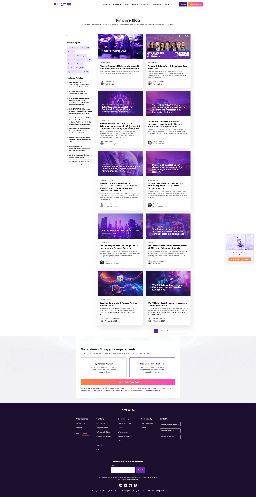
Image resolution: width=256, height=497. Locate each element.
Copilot (70, 68)
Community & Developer (77, 56)
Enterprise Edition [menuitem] (102, 428)
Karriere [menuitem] (78, 433)
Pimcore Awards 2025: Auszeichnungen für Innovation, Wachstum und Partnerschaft (79, 85)
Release (79, 64)
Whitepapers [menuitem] (123, 432)
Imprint (124, 491)
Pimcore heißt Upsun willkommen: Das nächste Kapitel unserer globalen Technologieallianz (79, 131)
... (184, 331)
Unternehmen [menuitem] (82, 419)
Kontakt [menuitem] (163, 419)
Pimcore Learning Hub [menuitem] (126, 423)
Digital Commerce (74, 72)
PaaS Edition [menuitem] (100, 423)
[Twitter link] (125, 485)
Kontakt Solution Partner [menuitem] (169, 424)
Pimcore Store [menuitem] (101, 445)
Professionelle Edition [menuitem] (103, 432)
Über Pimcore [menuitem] (80, 423)
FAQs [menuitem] (120, 441)
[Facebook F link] (120, 485)
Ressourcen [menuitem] (123, 419)
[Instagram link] (130, 485)
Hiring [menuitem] (85, 433)
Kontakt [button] (183, 4)
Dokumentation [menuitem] (147, 423)
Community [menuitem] (146, 419)
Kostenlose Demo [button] (195, 4)
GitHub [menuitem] (143, 428)
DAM (89, 60)
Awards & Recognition (76, 60)
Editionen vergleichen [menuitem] (103, 436)
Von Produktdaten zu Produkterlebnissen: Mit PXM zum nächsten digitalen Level (79, 148)
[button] (126, 4)
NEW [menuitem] (97, 450)
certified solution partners (90, 390)
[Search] (171, 4)
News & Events (73, 48)
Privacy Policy (133, 479)
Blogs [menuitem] (120, 428)
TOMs (162, 491)
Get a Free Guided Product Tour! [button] (128, 382)
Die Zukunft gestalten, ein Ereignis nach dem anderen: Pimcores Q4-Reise (80, 140)
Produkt (71, 64)
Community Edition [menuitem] (103, 441)
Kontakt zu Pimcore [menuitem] (167, 437)
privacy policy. (154, 390)
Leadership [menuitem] (80, 428)
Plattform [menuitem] (100, 419)
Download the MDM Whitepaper (239, 259)
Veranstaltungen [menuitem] (124, 436)
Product (71, 52)
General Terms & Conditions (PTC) (149, 491)
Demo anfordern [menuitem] (166, 430)
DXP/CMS (80, 68)
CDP (86, 72)
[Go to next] (189, 331)
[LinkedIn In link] (135, 485)
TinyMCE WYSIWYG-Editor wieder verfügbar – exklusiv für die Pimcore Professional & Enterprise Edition (80, 111)
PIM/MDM (85, 48)
